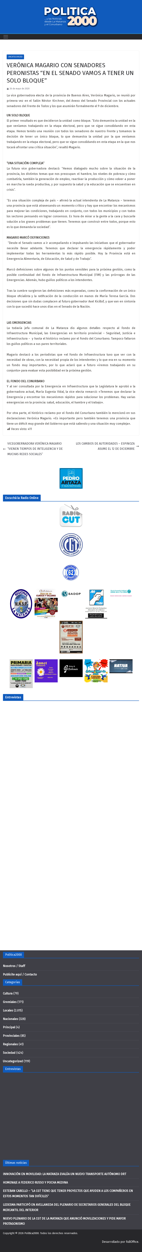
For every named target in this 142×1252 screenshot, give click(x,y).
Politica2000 (31, 1233)
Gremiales (10, 1002)
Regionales (10, 1044)
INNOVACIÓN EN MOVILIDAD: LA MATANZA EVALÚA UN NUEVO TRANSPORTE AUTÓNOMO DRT (64, 1174)
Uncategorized (15, 57)
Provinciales (11, 1035)
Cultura (8, 993)
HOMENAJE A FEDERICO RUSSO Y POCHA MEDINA (35, 1182)
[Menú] (6, 37)
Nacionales (10, 1019)
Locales (8, 1010)
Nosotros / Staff (14, 966)
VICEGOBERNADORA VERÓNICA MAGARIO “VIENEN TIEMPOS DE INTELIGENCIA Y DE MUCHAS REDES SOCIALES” (35, 449)
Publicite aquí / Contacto (20, 974)
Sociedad (9, 1052)
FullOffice (132, 1242)
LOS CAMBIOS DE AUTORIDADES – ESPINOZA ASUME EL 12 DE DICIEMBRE (105, 446)
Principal (9, 1027)
